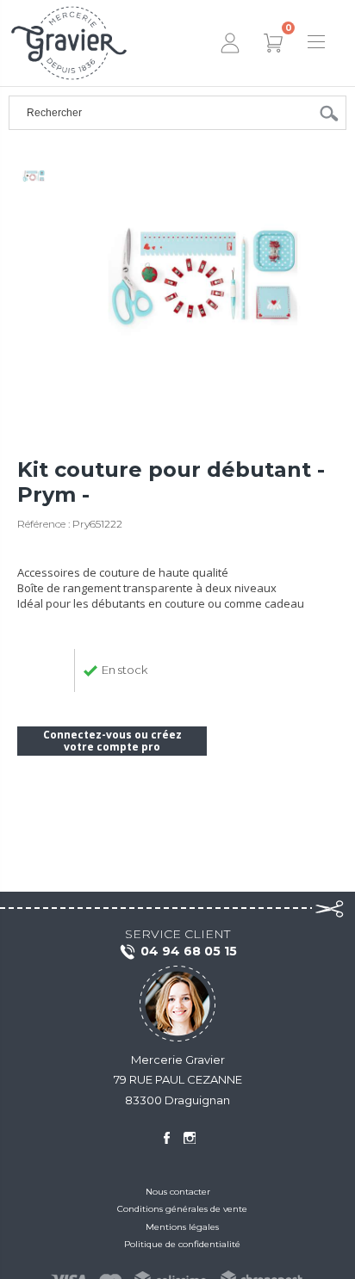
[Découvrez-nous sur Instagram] (189, 1138)
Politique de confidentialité (182, 1244)
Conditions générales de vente (182, 1208)
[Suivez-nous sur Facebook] (166, 1138)
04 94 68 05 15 (188, 951)
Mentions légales (182, 1227)
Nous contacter (178, 1191)
